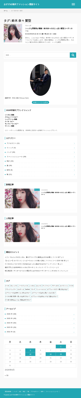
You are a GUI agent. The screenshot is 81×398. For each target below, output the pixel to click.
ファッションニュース (16, 156)
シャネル (32, 286)
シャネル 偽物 (9, 115)
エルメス (38, 286)
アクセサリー (13, 143)
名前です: (8, 98)
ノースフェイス (23, 286)
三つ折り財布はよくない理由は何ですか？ (18, 300)
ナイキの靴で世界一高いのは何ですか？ (17, 296)
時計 (10, 161)
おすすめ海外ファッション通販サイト (22, 4)
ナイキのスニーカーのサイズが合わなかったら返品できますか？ (26, 264)
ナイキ (7, 286)
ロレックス (13, 286)
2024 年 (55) (11, 323)
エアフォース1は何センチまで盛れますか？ (44, 296)
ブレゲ (33, 289)
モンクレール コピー (12, 124)
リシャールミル (41, 289)
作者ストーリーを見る (40, 102)
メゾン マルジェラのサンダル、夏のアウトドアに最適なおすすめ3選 (27, 257)
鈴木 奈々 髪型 (51, 34)
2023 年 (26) (11, 327)
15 (61, 354)
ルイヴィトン (64, 286)
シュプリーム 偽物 (11, 119)
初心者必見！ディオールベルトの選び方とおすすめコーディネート (27, 271)
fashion (27, 289)
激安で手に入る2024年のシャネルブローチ (19, 267)
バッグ (11, 152)
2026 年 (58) (11, 314)
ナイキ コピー (9, 121)
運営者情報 (8, 391)
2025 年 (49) (11, 318)
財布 (10, 170)
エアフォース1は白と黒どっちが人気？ (44, 293)
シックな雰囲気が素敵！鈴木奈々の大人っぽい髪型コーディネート (58, 193)
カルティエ (20, 289)
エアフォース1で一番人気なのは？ (57, 289)
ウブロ (71, 286)
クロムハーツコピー (11, 117)
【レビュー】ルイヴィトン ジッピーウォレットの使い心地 (24, 260)
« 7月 (6, 375)
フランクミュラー (10, 289)
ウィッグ (28, 25)
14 (50, 354)
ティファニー (47, 286)
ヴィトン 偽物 (9, 126)
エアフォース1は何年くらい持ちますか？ (18, 293)
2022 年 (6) (11, 332)
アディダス (55, 286)
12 (30, 354)
